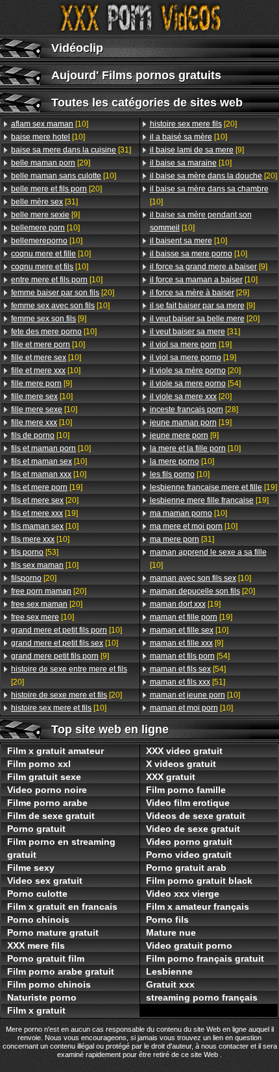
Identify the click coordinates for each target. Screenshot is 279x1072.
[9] (45, 214)
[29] (50, 162)
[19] (46, 487)
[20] (56, 188)
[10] (49, 123)
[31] (71, 149)
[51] (187, 682)
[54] (195, 383)
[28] (194, 409)
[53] (34, 552)
